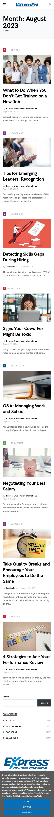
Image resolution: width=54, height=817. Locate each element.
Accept (26, 801)
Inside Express (14, 726)
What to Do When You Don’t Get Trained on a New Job (25, 96)
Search (6, 697)
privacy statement (25, 781)
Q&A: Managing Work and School (24, 409)
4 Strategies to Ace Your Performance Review (26, 659)
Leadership (12, 738)
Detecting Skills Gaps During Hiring (23, 257)
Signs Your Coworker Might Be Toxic (23, 331)
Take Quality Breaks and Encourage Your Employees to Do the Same (26, 572)
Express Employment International (21, 108)
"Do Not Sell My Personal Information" (22, 796)
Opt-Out (27, 807)
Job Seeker (12, 732)
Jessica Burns (12, 267)
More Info (27, 812)
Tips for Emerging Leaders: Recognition (23, 176)
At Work (10, 721)
